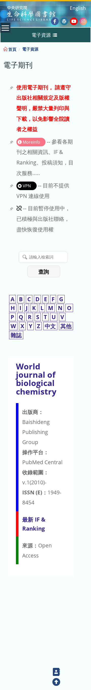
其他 (66, 326)
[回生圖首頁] (37, 14)
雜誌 (16, 335)
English (78, 8)
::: (86, 48)
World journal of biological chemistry (36, 379)
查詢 (43, 272)
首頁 (11, 49)
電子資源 (30, 49)
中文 (50, 326)
